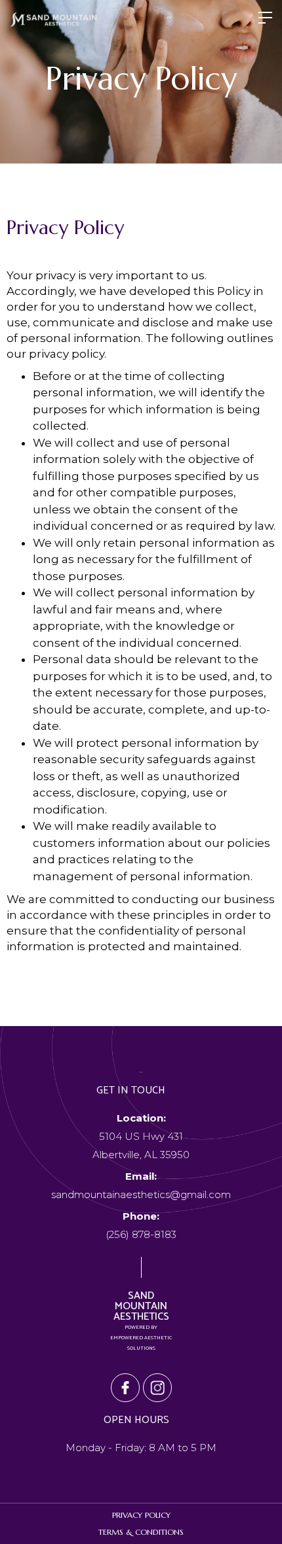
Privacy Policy (141, 1515)
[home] (53, 19)
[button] (265, 19)
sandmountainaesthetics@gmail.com (141, 1185)
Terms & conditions (141, 1532)
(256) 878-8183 (141, 1225)
